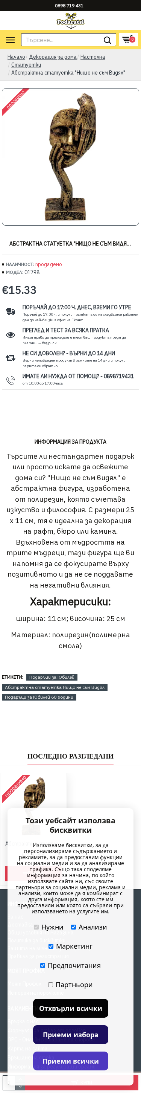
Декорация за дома (53, 56)
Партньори (74, 984)
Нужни (52, 926)
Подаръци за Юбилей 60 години (39, 697)
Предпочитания (74, 965)
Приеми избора (71, 1034)
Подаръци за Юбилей (51, 677)
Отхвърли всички (70, 1008)
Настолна (92, 56)
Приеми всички (70, 1061)
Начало (16, 56)
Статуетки (26, 64)
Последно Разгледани (70, 756)
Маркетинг (74, 946)
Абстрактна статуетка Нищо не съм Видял (55, 687)
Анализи (93, 926)
